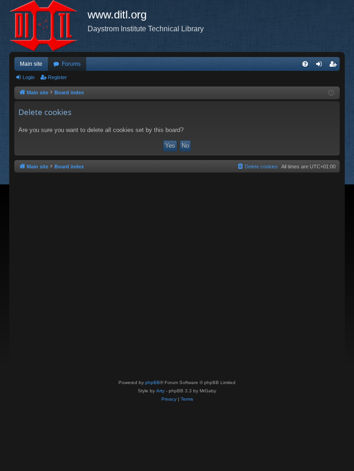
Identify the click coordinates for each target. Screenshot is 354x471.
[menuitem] (305, 64)
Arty (160, 390)
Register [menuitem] (335, 66)
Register (57, 77)
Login (29, 77)
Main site (31, 64)
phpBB (152, 382)
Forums (71, 64)
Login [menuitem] (321, 66)
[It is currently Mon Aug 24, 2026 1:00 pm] (331, 93)
